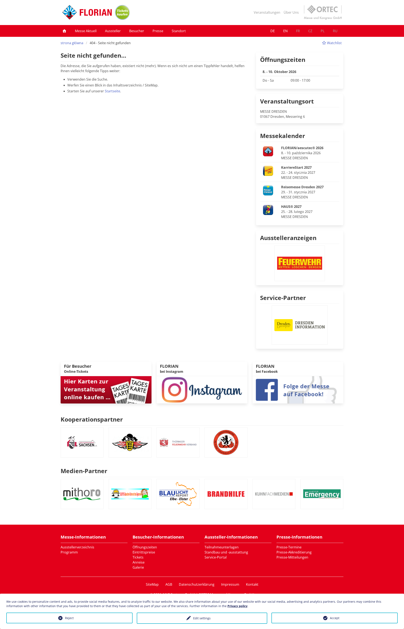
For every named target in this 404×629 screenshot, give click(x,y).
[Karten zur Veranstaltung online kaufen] (106, 389)
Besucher (136, 31)
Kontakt (252, 584)
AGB (168, 584)
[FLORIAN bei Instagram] (202, 389)
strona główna (72, 43)
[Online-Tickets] (122, 12)
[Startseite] (64, 31)
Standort (179, 31)
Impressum (230, 584)
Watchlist (334, 43)
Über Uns (291, 12)
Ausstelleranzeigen (288, 238)
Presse (158, 31)
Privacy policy (237, 606)
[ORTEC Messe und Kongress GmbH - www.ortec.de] (322, 12)
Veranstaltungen (267, 12)
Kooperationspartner (92, 419)
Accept (334, 618)
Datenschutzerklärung (196, 584)
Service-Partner (283, 298)
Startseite (112, 91)
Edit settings (202, 618)
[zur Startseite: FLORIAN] (87, 12)
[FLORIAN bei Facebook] (297, 389)
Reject (69, 618)
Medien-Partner (84, 471)
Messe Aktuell (86, 31)
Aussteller (113, 31)
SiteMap (152, 584)
